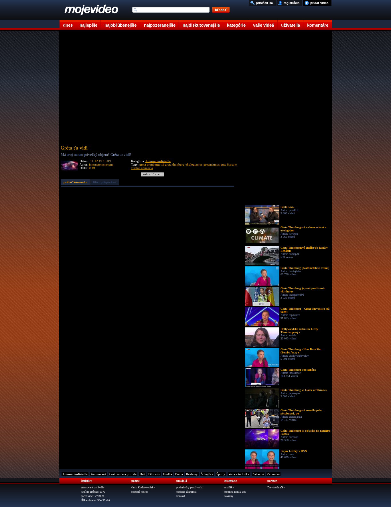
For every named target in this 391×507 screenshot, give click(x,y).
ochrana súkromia (186, 491)
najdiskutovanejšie (201, 25)
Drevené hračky (276, 487)
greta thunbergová (151, 164)
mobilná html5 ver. (235, 491)
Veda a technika (238, 474)
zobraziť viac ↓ (153, 174)
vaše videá (263, 25)
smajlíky (229, 487)
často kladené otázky (143, 487)
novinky (228, 496)
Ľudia (179, 474)
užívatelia (290, 25)
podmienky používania (189, 487)
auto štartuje (229, 164)
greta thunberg (174, 164)
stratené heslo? (139, 491)
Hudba (167, 474)
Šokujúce (207, 474)
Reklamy (192, 474)
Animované (98, 474)
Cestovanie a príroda (123, 474)
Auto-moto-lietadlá (158, 161)
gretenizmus (212, 164)
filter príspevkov (104, 182)
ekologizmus (193, 164)
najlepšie (88, 25)
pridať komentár (75, 182)
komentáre (317, 25)
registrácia (291, 3)
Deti (142, 474)
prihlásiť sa (264, 3)
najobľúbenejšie (120, 25)
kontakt (180, 496)
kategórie (236, 25)
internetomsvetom (101, 164)
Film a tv (154, 474)
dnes (68, 25)
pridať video (319, 3)
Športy (220, 474)
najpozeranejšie (159, 25)
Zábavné (258, 474)
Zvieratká (273, 474)
